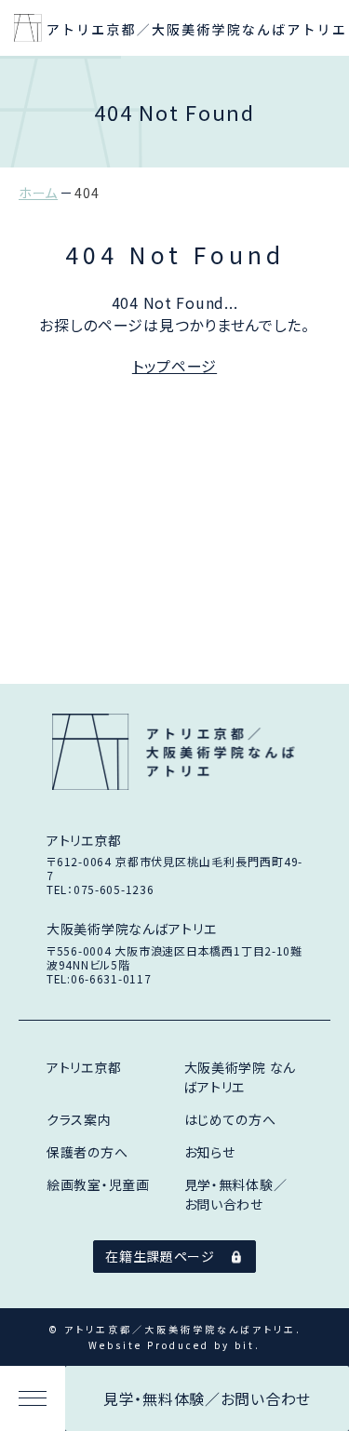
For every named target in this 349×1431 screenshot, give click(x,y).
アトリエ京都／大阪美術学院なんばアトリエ (175, 752)
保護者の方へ (87, 1152)
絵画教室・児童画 (98, 1184)
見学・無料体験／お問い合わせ (207, 1398)
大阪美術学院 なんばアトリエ (240, 1077)
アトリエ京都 (84, 1067)
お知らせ (209, 1152)
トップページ (174, 365)
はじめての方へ (230, 1119)
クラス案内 (79, 1119)
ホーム (38, 192)
